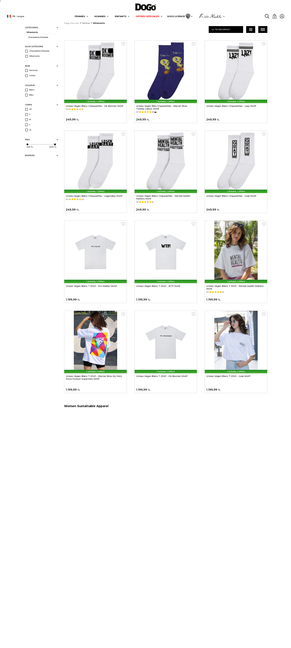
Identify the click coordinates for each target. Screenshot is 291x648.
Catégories (31, 27)
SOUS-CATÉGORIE (34, 46)
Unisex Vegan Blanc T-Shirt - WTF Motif (158, 286)
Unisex (32, 75)
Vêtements (32, 32)
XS (30, 109)
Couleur (30, 85)
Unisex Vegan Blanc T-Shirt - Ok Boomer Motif (161, 376)
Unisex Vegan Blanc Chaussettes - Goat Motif (231, 196)
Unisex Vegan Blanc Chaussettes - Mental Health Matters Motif (163, 197)
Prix (27, 139)
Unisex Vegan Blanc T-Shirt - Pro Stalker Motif (91, 286)
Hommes (99, 16)
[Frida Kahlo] (210, 16)
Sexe (27, 66)
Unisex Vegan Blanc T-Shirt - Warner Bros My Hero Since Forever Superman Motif (94, 377)
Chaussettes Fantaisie (38, 37)
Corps (28, 105)
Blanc (31, 90)
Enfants (120, 16)
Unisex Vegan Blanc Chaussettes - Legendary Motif (94, 196)
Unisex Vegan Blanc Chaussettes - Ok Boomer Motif (94, 106)
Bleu (31, 95)
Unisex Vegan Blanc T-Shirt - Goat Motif (228, 376)
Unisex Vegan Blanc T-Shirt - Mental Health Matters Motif (235, 287)
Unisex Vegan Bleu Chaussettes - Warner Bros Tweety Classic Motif (161, 107)
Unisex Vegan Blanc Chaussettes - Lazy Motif (231, 106)
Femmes (80, 16)
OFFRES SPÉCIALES (147, 16)
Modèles (30, 155)
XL (30, 130)
